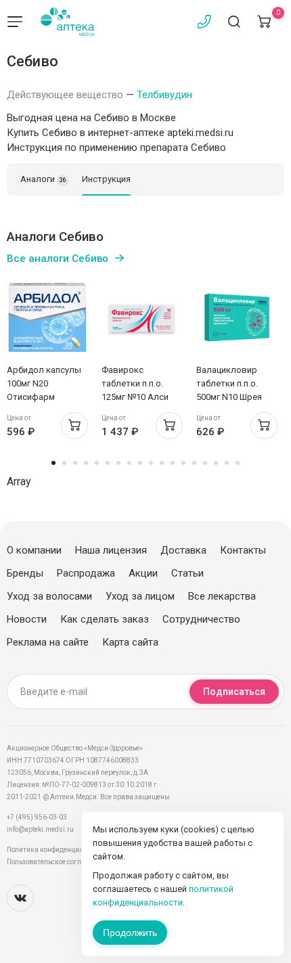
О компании (34, 550)
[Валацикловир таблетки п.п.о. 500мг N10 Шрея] (236, 317)
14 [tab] (194, 463)
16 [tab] (216, 463)
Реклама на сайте (48, 642)
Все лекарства (222, 596)
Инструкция (106, 179)
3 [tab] (75, 463)
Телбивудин (164, 95)
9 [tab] (140, 463)
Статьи (187, 573)
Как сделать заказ (104, 619)
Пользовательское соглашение (56, 862)
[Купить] (74, 425)
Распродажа (86, 573)
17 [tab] (227, 463)
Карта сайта (130, 642)
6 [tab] (108, 463)
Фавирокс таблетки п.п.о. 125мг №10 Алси (135, 383)
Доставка (183, 550)
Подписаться (234, 691)
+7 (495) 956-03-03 (37, 817)
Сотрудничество (201, 619)
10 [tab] (151, 463)
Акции (143, 573)
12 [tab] (173, 463)
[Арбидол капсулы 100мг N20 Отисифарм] (47, 317)
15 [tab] (205, 463)
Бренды (25, 573)
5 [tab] (97, 463)
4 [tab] (86, 463)
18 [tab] (238, 463)
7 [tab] (118, 463)
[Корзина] (264, 22)
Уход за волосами (49, 596)
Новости (27, 619)
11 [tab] (162, 463)
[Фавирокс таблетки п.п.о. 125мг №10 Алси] (142, 317)
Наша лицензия (111, 550)
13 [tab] (183, 463)
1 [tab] (53, 463)
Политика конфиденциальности (58, 849)
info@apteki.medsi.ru (40, 829)
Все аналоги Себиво (57, 258)
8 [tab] (129, 463)
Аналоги (43, 179)
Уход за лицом (140, 596)
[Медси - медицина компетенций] (67, 21)
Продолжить (130, 932)
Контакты (243, 550)
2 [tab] (64, 463)
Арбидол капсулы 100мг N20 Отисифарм (44, 383)
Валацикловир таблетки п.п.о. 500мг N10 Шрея (229, 383)
